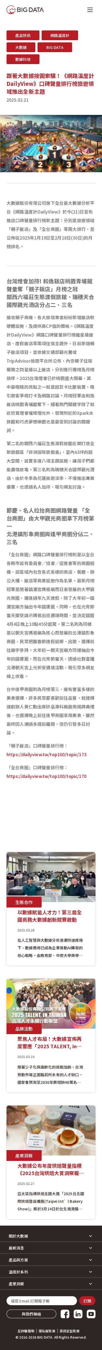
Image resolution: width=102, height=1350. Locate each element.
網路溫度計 (60, 35)
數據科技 (23, 59)
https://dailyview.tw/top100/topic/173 (46, 754)
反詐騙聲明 (26, 1331)
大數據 (21, 47)
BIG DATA (54, 47)
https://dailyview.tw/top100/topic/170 (46, 776)
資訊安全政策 (69, 1331)
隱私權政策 (47, 1331)
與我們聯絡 (31, 1314)
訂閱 (87, 1301)
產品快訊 (23, 35)
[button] (51, 1236)
